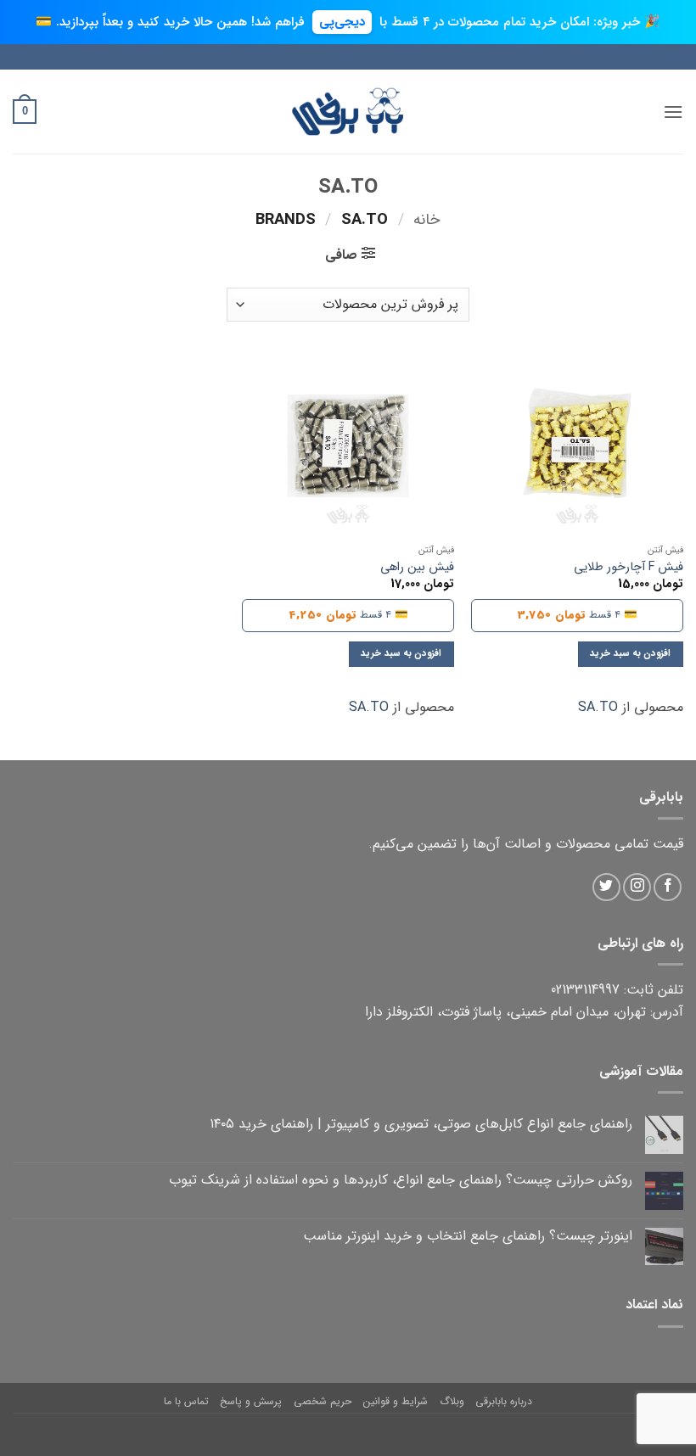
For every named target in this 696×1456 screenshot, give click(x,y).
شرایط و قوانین (395, 1401)
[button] (673, 111)
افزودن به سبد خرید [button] (630, 653)
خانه (427, 220)
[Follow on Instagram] (637, 887)
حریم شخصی (322, 1401)
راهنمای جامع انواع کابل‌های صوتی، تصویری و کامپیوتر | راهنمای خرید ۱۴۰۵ (421, 1124)
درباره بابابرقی (503, 1401)
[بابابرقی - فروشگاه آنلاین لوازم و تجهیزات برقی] (348, 112)
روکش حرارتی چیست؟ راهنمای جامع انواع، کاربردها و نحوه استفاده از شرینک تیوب (400, 1180)
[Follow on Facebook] (668, 887)
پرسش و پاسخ (251, 1401)
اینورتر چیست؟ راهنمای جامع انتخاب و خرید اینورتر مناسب (467, 1236)
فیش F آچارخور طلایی (628, 568)
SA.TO (598, 707)
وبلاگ (452, 1401)
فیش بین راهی (417, 568)
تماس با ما (186, 1401)
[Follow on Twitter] (606, 887)
